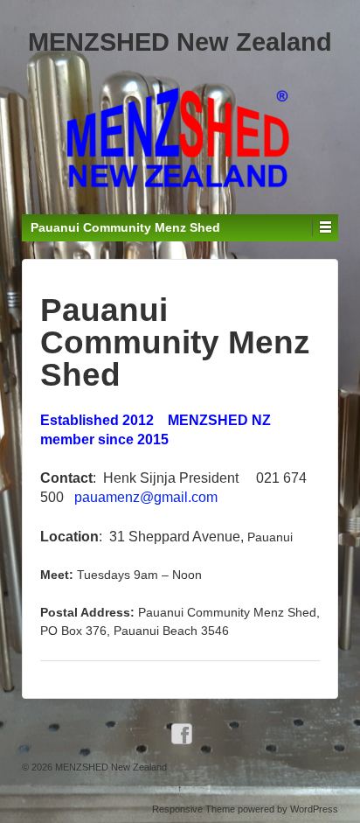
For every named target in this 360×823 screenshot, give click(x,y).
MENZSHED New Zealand (180, 42)
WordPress (314, 809)
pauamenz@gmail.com (146, 497)
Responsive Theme (193, 809)
